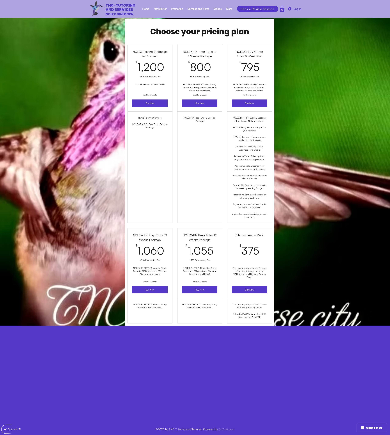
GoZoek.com (226, 429)
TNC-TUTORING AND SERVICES (120, 7)
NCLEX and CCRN (119, 14)
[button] (282, 9)
